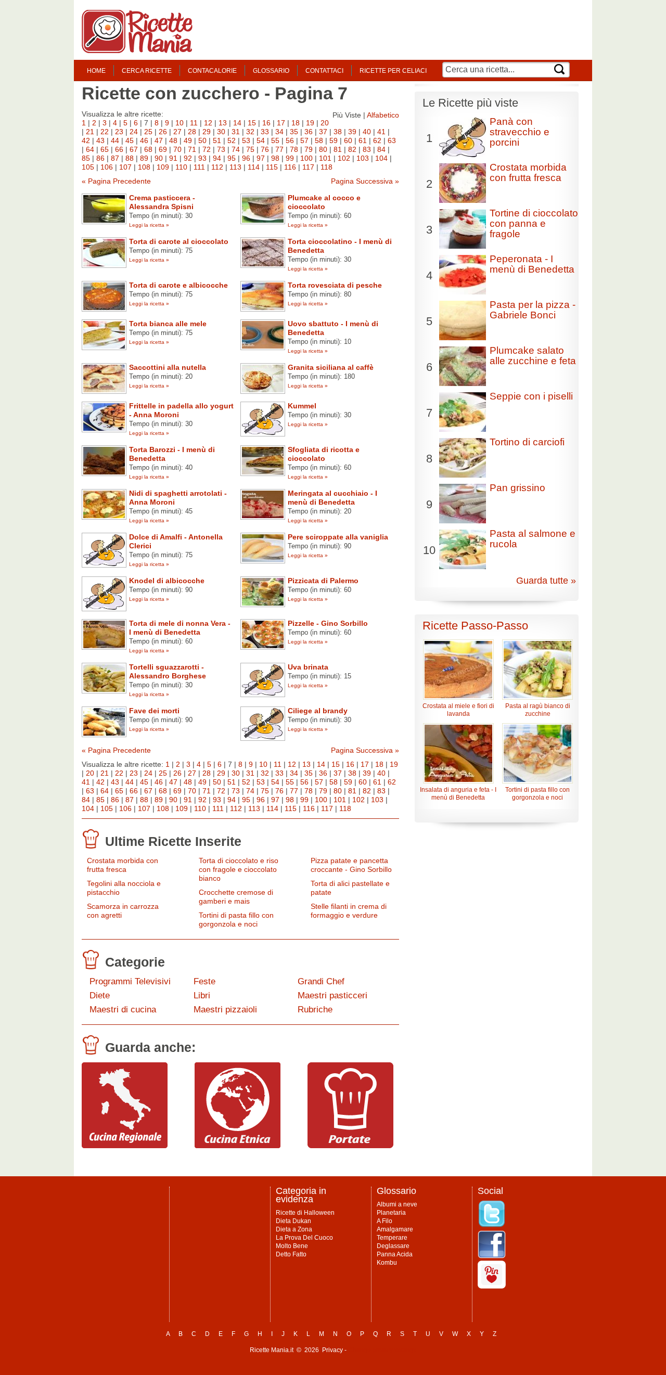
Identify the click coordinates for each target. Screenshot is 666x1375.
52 (231, 140)
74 (236, 149)
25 (148, 131)
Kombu (387, 1262)
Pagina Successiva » (365, 181)
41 (381, 131)
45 (129, 140)
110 (181, 167)
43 (100, 140)
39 (352, 131)
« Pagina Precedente (116, 181)
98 (275, 158)
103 (362, 158)
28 (192, 131)
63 (392, 140)
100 (306, 158)
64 (90, 149)
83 (367, 149)
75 (250, 149)
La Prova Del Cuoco (304, 1237)
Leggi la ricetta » (149, 225)
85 (86, 158)
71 (192, 149)
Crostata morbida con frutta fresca (122, 864)
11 (194, 123)
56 (290, 140)
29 (206, 131)
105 (88, 167)
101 (325, 158)
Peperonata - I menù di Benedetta (532, 264)
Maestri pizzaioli (225, 1009)
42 (86, 140)
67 (134, 149)
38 (338, 131)
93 (202, 158)
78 (294, 149)
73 (221, 149)
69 (163, 149)
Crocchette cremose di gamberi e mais (236, 896)
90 (159, 158)
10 (179, 123)
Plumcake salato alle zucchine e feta (533, 355)
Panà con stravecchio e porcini (519, 132)
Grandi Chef (321, 981)
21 (90, 131)
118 (326, 167)
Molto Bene (292, 1246)
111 (199, 167)
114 (254, 167)
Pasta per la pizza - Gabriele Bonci (532, 309)
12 (208, 123)
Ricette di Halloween (305, 1212)
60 (348, 140)
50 (202, 140)
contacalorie (212, 70)
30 (221, 131)
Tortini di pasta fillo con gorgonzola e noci (236, 919)
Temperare (392, 1237)
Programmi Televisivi (130, 981)
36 (308, 131)
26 (163, 131)
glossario (271, 70)
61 (362, 140)
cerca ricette (147, 70)
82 (352, 149)
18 (295, 123)
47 (159, 140)
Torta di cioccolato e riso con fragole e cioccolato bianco (238, 869)
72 (206, 149)
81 (338, 149)
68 (148, 149)
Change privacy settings (382, 1350)
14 (237, 123)
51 (217, 140)
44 (115, 140)
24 (134, 131)
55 (275, 140)
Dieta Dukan (293, 1221)
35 (294, 131)
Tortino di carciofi (527, 441)
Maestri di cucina (122, 1009)
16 (266, 123)
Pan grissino (517, 487)
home (96, 70)
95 (231, 158)
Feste (204, 981)
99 (290, 158)
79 (308, 149)
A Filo (384, 1221)
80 (323, 149)
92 (188, 158)
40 (367, 131)
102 (344, 158)
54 (261, 140)
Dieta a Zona (294, 1229)
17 (281, 123)
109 (163, 167)
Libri (202, 995)
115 (272, 167)
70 (177, 149)
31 (236, 131)
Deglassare (393, 1246)
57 (304, 140)
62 (377, 140)
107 (125, 167)
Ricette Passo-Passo (475, 625)
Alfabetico (383, 115)
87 (115, 158)
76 (265, 149)
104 (381, 158)
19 (310, 123)
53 (246, 140)
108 (144, 167)
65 (104, 149)
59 (333, 140)
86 (100, 158)
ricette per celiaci (393, 70)
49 (188, 140)
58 (319, 140)
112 (217, 167)
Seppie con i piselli (531, 396)
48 (173, 140)
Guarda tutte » (546, 580)
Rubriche (315, 1009)
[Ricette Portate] (350, 1145)
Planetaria (391, 1212)
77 (279, 149)
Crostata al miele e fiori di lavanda (458, 709)
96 (246, 158)
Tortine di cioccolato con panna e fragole (534, 223)
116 (290, 167)
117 (308, 167)
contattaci (324, 70)
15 (252, 123)
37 (323, 131)
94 (217, 158)
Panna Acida (395, 1254)
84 (381, 149)
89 (144, 158)
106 (106, 167)
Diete (99, 995)
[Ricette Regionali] (125, 1145)
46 (144, 140)
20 (325, 123)
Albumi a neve (397, 1204)
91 (173, 158)
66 (119, 149)
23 (119, 131)
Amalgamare (395, 1229)
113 (235, 167)
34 (279, 131)
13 (223, 123)
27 (177, 131)
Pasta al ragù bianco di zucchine (537, 709)
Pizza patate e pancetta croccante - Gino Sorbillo (351, 864)
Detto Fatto (291, 1254)
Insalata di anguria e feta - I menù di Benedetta (458, 793)
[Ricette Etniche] (237, 1145)
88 (129, 158)
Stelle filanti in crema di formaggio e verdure (349, 910)
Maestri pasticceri (332, 995)
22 (104, 131)
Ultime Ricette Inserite (173, 841)
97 (261, 158)
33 (265, 131)
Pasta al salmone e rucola (532, 538)
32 (250, 131)
